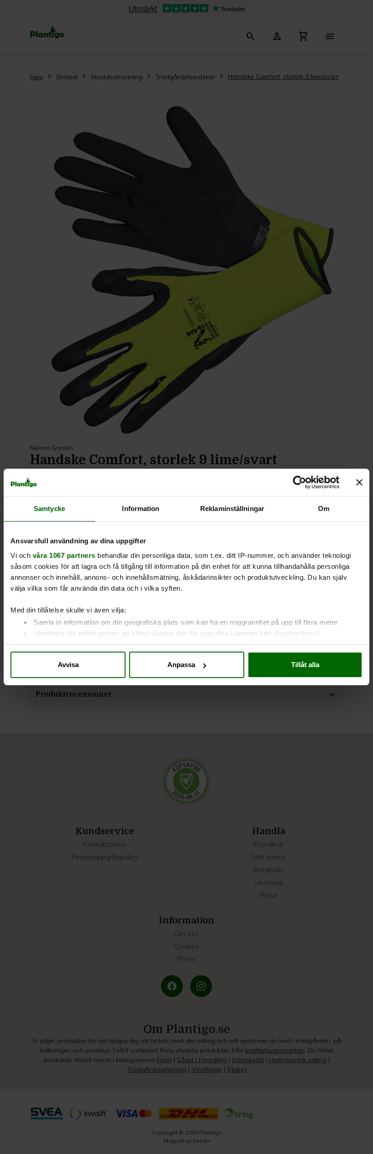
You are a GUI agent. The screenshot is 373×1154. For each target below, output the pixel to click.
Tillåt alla (305, 664)
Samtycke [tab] (49, 508)
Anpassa (181, 664)
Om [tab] (323, 508)
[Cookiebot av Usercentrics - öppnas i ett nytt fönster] (299, 482)
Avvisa (68, 664)
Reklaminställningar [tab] (232, 508)
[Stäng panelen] (359, 482)
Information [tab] (140, 508)
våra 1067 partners (64, 555)
